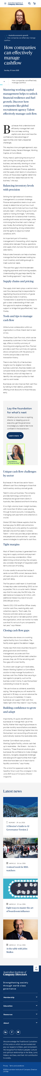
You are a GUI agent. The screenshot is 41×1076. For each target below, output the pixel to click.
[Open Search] (29, 3)
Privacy (5, 1066)
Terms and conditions (16, 1066)
